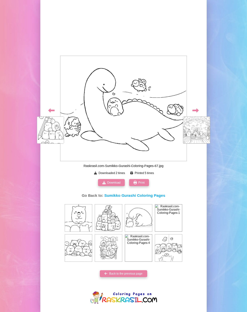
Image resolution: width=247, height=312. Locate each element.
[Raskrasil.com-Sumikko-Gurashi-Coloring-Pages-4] (138, 248)
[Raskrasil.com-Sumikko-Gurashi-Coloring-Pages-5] (168, 248)
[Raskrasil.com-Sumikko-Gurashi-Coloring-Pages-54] (78, 218)
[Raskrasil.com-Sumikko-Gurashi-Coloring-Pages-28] (138, 218)
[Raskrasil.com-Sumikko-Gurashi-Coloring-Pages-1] (168, 218)
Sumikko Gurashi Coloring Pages (134, 195)
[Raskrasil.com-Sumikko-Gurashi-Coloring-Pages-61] (108, 248)
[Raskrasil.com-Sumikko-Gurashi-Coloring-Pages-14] (78, 248)
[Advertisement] (123, 29)
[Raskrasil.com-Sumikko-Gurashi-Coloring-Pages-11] (108, 218)
